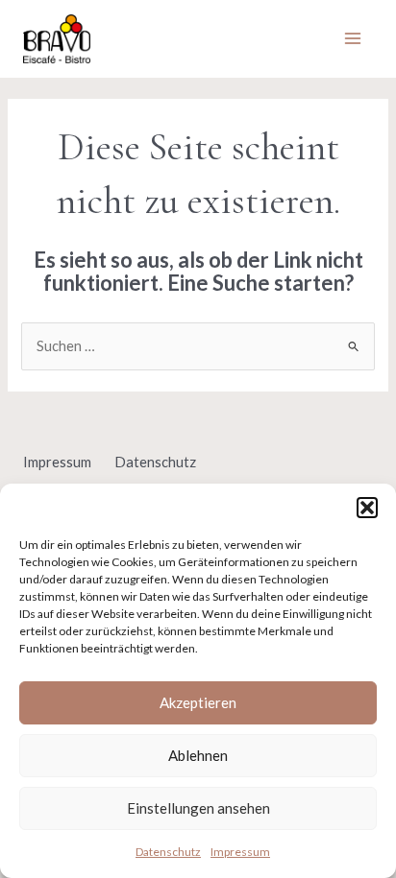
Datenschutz (168, 851)
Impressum (240, 851)
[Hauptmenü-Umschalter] (353, 39)
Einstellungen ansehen (198, 808)
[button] (367, 507)
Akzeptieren (198, 702)
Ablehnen (198, 755)
